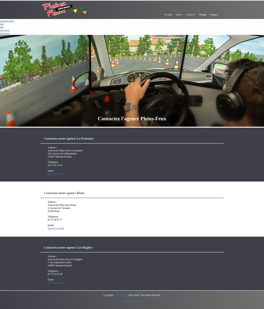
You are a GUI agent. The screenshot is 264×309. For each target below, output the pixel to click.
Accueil (168, 14)
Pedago (202, 14)
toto (2, 24)
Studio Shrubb (121, 295)
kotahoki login (7, 21)
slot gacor (4, 30)
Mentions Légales (132, 301)
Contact (214, 14)
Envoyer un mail (56, 173)
